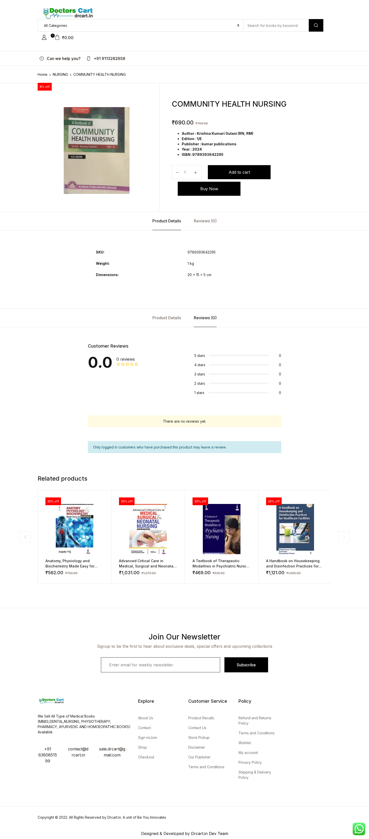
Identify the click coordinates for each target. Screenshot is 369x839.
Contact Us (197, 728)
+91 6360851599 (47, 754)
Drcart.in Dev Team (209, 833)
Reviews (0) (205, 220)
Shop (142, 747)
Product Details (166, 220)
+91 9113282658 (109, 58)
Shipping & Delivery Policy (254, 775)
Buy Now (209, 188)
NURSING (60, 74)
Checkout (146, 757)
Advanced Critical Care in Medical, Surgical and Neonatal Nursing (146, 566)
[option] (97, 150)
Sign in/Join (147, 737)
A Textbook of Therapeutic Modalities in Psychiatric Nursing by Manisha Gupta (222, 566)
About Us (145, 718)
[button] (44, 37)
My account (248, 752)
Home (42, 74)
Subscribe (246, 664)
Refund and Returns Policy (254, 720)
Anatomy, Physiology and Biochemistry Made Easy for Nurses (69, 566)
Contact (144, 728)
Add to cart (239, 172)
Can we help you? (63, 58)
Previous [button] (25, 537)
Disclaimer (196, 747)
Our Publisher (199, 757)
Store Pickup (199, 737)
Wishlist (244, 743)
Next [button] (343, 537)
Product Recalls (201, 718)
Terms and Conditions (206, 767)
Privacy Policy (250, 762)
